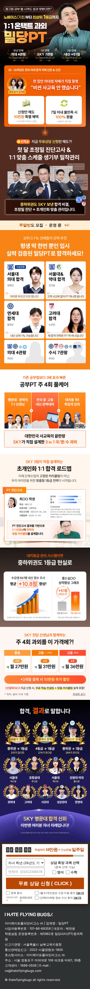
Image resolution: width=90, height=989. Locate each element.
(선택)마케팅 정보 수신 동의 (56, 897)
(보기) (80, 893)
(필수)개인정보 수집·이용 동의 (57, 893)
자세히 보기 (79, 694)
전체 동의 (16, 893)
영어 (60, 872)
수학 (74, 872)
